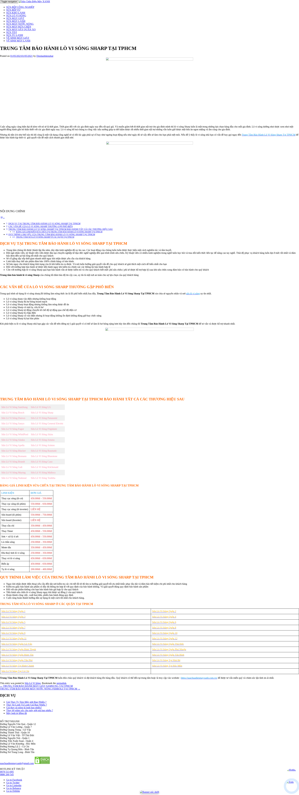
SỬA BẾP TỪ (13, 10)
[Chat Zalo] (292, 786)
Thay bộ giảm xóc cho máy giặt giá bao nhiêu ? (29, 710)
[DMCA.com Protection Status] (42, 763)
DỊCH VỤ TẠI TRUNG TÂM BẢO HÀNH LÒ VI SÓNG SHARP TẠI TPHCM (44, 223)
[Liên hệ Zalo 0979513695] (149, 792)
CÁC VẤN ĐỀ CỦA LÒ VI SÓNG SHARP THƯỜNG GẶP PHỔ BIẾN (40, 226)
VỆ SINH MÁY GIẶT (17, 38)
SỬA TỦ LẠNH (14, 35)
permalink (61, 683)
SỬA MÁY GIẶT (15, 18)
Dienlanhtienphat (44, 56)
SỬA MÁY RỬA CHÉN (18, 26)
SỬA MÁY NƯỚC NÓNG (20, 24)
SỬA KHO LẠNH (15, 12)
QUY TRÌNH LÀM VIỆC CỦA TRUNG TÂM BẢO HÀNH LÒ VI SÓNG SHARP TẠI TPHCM (51, 234)
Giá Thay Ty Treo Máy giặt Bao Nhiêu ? (26, 702)
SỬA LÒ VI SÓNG (16, 15)
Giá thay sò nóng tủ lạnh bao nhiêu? (24, 707)
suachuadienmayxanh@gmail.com (17, 763)
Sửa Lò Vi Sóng (33, 683)
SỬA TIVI (11, 32)
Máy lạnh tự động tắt (16, 713)
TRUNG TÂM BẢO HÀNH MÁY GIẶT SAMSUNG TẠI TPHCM (36, 686)
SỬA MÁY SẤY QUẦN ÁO (21, 29)
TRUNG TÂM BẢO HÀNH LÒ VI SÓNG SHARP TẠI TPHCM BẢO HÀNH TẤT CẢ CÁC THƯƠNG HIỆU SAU (60, 229)
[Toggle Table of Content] (2, 218)
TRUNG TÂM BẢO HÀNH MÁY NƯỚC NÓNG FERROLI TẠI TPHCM (40, 688)
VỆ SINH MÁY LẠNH (18, 40)
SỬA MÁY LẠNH (15, 21)
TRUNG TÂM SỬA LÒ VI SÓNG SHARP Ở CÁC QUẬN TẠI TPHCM (45, 237)
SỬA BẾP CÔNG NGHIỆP (20, 7)
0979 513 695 (7, 771)
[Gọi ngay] (292, 774)
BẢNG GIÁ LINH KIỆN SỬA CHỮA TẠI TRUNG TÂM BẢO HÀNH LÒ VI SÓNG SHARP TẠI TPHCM (59, 232)
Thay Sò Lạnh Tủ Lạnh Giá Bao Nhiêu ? (26, 704)
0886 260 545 (7, 774)
